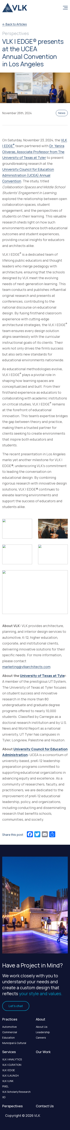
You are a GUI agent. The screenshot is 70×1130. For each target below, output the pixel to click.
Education (8, 1037)
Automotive (9, 1027)
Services (9, 1052)
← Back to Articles (14, 24)
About (40, 1019)
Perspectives (12, 1106)
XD (4, 1097)
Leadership (43, 1032)
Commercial (9, 1032)
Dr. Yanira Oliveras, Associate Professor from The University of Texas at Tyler (33, 152)
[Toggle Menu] (64, 7)
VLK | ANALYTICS (12, 1059)
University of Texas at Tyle (42, 675)
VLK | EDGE (8, 1070)
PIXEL (5, 1086)
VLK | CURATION (11, 1064)
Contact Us (45, 1106)
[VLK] (14, 7)
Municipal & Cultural (14, 1043)
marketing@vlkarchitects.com (26, 666)
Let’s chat (16, 1006)
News (61, 113)
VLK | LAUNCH (10, 1075)
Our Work (43, 1052)
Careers (41, 1037)
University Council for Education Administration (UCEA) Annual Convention (28, 175)
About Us (41, 1027)
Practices (9, 1019)
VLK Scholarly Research (16, 1092)
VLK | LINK (7, 1081)
